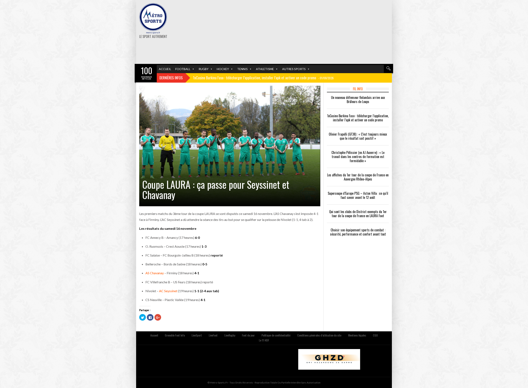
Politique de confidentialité (276, 335)
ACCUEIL (165, 69)
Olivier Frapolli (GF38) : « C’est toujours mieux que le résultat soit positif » (358, 136)
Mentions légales (357, 335)
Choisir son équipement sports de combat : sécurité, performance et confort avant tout (358, 232)
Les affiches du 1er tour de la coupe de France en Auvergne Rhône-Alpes (358, 177)
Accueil (154, 335)
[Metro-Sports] (153, 18)
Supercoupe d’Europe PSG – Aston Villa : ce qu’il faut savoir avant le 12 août (358, 195)
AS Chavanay (154, 273)
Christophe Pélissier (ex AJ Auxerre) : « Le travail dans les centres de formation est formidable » (357, 156)
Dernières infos (171, 77)
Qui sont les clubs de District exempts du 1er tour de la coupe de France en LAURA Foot (358, 213)
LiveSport (197, 335)
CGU (375, 335)
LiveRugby (229, 335)
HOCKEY (223, 69)
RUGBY (204, 69)
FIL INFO (358, 88)
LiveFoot (213, 335)
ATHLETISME (265, 69)
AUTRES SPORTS (294, 69)
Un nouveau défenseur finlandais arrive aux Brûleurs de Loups (358, 99)
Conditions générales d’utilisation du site (319, 335)
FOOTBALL (182, 69)
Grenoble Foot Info (175, 335)
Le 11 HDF (264, 340)
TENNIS (242, 69)
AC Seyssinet (168, 291)
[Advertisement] (308, 32)
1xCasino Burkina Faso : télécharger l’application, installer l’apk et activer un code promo (358, 117)
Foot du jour (248, 335)
